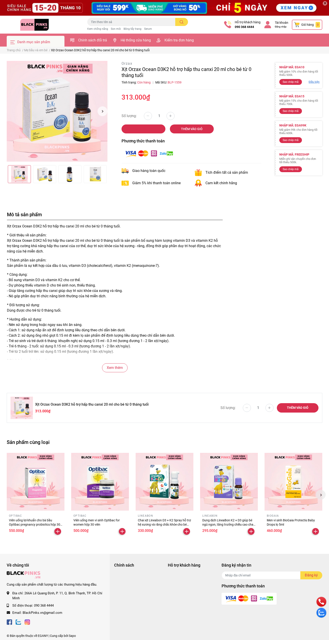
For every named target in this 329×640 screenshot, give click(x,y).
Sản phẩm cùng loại (28, 442)
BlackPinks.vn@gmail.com (42, 613)
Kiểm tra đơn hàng (179, 40)
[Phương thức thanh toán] (149, 153)
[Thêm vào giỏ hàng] (57, 531)
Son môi (116, 28)
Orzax (127, 63)
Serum (148, 28)
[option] (57, 111)
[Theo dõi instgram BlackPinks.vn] (27, 622)
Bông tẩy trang (132, 28)
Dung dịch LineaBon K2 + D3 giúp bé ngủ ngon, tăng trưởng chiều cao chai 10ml (228, 524)
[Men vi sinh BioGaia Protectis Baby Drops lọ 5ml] (293, 482)
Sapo (72, 636)
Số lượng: (129, 116)
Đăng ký (311, 575)
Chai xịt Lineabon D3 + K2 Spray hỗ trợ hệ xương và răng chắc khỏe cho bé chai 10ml (164, 524)
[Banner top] (164, 8)
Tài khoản (281, 22)
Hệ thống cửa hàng (136, 40)
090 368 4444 (244, 27)
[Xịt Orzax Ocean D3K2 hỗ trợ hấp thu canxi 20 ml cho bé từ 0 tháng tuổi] (57, 111)
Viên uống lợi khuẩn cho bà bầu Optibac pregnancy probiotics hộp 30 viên (34, 524)
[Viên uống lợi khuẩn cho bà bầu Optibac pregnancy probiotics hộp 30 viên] (35, 482)
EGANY (43, 636)
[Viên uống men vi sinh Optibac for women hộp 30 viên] (100, 482)
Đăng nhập (280, 26)
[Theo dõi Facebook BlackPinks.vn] (9, 622)
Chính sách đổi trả (92, 40)
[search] (181, 22)
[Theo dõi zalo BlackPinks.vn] (18, 622)
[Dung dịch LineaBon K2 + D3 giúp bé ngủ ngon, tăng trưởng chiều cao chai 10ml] (229, 482)
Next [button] (102, 111)
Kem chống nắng (97, 28)
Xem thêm (115, 368)
